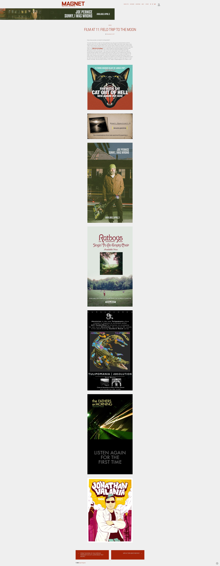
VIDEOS (109, 25)
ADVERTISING (138, 4)
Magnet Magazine (82, 562)
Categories (132, 4)
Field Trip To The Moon (97, 48)
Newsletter (126, 4)
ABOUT (143, 4)
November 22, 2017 (111, 34)
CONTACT (147, 4)
